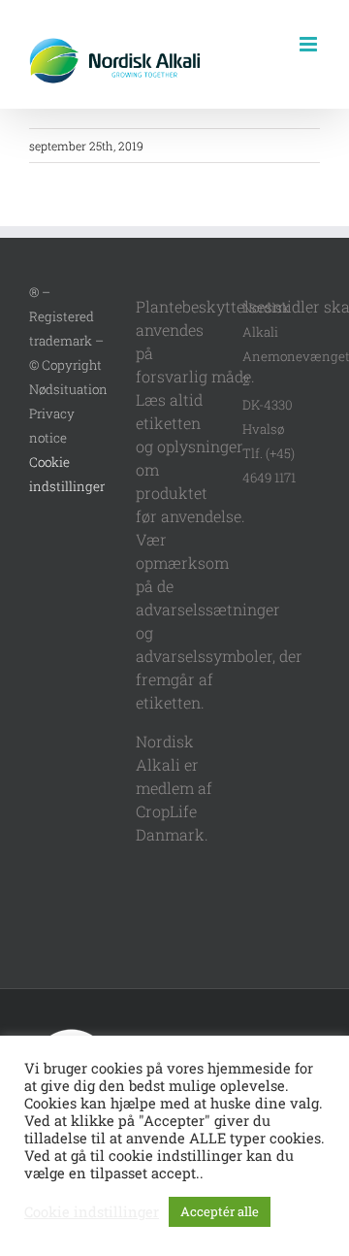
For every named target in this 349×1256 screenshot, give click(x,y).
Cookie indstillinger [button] (91, 1212)
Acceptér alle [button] (219, 1211)
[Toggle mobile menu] (310, 44)
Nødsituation (68, 389)
